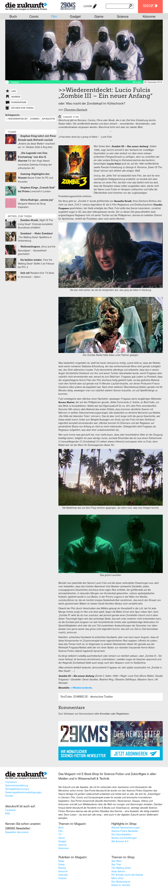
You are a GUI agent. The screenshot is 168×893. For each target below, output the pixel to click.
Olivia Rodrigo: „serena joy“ (37, 200)
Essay (61, 864)
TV (59, 834)
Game (98, 16)
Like (13, 91)
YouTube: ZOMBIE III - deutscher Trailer (86, 697)
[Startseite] (26, 5)
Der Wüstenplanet (120, 881)
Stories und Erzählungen (124, 837)
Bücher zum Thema (22, 108)
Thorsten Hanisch (75, 110)
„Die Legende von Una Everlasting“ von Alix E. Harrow (32, 157)
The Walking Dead (120, 867)
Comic (34, 16)
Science (122, 16)
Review (62, 867)
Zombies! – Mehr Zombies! (36, 233)
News (61, 861)
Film (54, 16)
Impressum (11, 782)
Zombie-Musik (29, 220)
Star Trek (116, 864)
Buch (13, 16)
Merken (15, 97)
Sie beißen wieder (31, 260)
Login (88, 6)
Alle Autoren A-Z (119, 841)
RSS (7, 813)
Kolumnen (63, 848)
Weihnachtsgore (30, 246)
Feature (62, 878)
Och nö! (25, 273)
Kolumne (149, 16)
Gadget (75, 16)
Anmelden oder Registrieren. (115, 713)
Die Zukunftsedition (121, 834)
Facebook (10, 810)
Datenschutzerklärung (16, 785)
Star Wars (116, 861)
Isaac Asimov (118, 871)
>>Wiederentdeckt (81, 687)
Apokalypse (48, 119)
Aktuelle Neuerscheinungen (125, 827)
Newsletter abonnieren (17, 832)
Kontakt (9, 795)
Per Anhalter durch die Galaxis (127, 874)
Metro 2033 (117, 878)
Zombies (35, 119)
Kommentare (18, 103)
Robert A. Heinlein (120, 885)
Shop (148, 6)
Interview (63, 874)
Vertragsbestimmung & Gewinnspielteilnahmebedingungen (23, 790)
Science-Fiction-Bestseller (124, 831)
